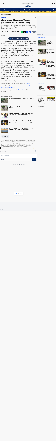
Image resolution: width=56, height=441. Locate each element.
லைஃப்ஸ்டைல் (46, 9)
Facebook (15, 86)
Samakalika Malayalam (22, 0)
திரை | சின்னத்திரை (26, 9)
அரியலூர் (3, 17)
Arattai (6, 87)
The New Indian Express (5, 0)
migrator (3, 35)
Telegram (33, 86)
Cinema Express (31, 0)
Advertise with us (40, 34)
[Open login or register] (55, 3)
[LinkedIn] (30, 32)
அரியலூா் (5, 136)
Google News (12, 87)
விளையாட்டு (37, 9)
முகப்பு (5, 9)
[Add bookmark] (35, 17)
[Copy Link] (35, 32)
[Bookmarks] (53, 3)
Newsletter (19, 81)
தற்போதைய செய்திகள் (14, 9)
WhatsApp (28, 83)
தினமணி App (21, 90)
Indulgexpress (38, 0)
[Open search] (3, 3)
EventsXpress (48, 0)
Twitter (19, 86)
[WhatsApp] (22, 32)
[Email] (33, 32)
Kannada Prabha (14, 0)
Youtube (29, 86)
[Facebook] (27, 32)
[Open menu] (1, 3)
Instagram (24, 86)
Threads (3, 87)
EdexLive (43, 0)
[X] (24, 32)
